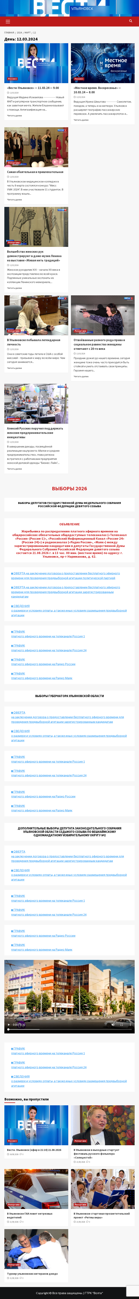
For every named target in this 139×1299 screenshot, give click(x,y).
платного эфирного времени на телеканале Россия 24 (49, 650)
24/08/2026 (14, 1154)
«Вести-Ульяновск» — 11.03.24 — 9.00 (33, 88)
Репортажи (14, 163)
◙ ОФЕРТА (18, 851)
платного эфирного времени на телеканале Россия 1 (48, 636)
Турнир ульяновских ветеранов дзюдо (32, 1273)
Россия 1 (12, 79)
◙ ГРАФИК (18, 631)
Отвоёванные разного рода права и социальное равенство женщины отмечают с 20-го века (99, 344)
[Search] (130, 21)
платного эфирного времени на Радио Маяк (41, 678)
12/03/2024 (14, 92)
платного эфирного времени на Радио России (43, 664)
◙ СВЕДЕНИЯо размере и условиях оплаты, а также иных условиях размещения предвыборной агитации (69, 610)
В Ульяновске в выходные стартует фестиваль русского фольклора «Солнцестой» (96, 1153)
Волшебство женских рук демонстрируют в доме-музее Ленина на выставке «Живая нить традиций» (34, 256)
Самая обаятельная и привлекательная (35, 172)
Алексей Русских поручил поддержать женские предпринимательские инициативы (35, 432)
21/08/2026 (80, 1162)
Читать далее (14, 115)
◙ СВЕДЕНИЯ (20, 870)
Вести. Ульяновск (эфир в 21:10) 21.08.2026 (34, 1150)
